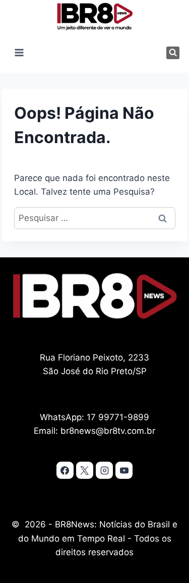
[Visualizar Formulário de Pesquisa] (172, 53)
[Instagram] (104, 470)
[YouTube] (124, 470)
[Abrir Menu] (19, 53)
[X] (84, 470)
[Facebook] (65, 470)
